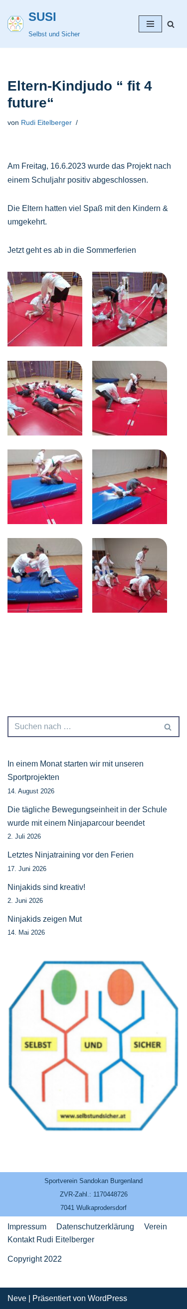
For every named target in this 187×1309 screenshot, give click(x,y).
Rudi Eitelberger (46, 122)
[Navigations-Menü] (150, 23)
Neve (16, 1298)
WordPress (107, 1298)
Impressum (26, 1226)
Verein (155, 1226)
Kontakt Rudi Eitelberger (50, 1239)
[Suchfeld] (171, 24)
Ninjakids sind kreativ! (46, 887)
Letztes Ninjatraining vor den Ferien (70, 855)
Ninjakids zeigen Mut (44, 919)
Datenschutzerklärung (95, 1226)
